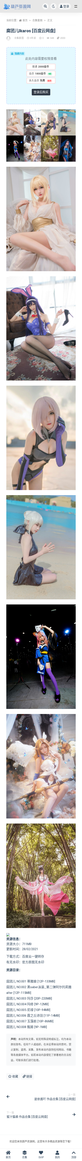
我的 (57, 1157)
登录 (66, 6)
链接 (29, 1076)
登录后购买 (41, 92)
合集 (24, 1157)
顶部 (73, 1157)
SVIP (41, 1157)
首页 (25, 20)
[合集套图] (8, 38)
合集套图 (37, 20)
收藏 (15, 1076)
